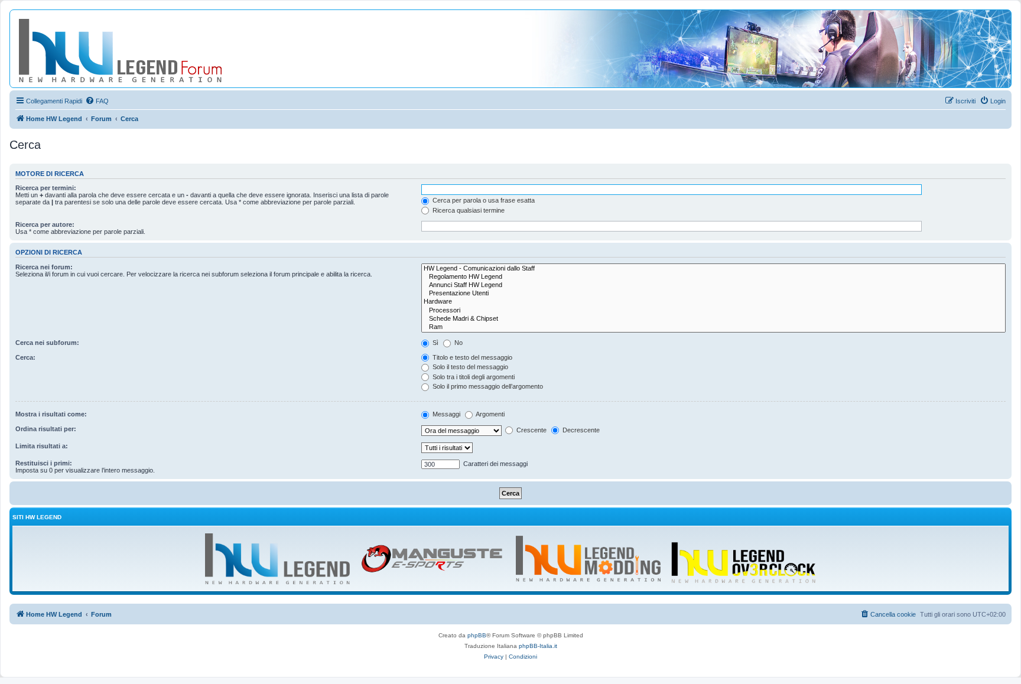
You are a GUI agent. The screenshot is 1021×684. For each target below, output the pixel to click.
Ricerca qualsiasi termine (468, 210)
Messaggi (445, 414)
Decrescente (580, 430)
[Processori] (713, 311)
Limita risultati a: (41, 446)
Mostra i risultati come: (51, 414)
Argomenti (489, 414)
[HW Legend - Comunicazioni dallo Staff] (713, 269)
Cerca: (25, 357)
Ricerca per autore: (44, 224)
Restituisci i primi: (43, 463)
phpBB (476, 635)
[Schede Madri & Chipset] (713, 319)
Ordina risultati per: (45, 428)
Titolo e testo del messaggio (471, 357)
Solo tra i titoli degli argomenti (473, 376)
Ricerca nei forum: (44, 267)
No (458, 342)
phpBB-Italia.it (538, 646)
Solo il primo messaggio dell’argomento (487, 386)
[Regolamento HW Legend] (713, 277)
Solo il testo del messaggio (469, 366)
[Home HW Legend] (139, 48)
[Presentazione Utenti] (713, 293)
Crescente (531, 430)
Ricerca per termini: (45, 187)
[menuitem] (97, 101)
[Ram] (713, 327)
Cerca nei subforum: (47, 342)
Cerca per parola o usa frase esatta (483, 200)
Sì (434, 342)
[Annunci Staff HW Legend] (713, 285)
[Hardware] (713, 302)
